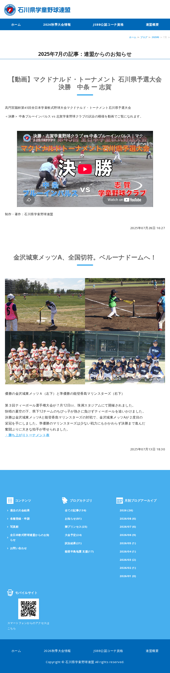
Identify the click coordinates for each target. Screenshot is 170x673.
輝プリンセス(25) (76, 526)
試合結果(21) (73, 543)
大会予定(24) (73, 535)
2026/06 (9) (128, 535)
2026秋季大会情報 (57, 24)
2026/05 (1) (128, 543)
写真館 (14, 526)
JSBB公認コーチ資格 (108, 24)
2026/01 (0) (128, 576)
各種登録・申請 (20, 518)
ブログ (144, 37)
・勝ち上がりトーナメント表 (27, 435)
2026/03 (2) (128, 560)
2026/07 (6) (128, 526)
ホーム (16, 24)
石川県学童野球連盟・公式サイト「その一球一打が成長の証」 (37, 10)
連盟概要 (152, 24)
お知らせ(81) (73, 518)
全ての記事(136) (75, 510)
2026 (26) (126, 510)
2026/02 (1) (128, 568)
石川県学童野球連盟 (79, 662)
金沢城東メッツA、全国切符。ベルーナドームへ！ (85, 257)
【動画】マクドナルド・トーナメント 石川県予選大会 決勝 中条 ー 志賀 (85, 83)
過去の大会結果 (20, 510)
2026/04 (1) (128, 551)
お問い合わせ (18, 548)
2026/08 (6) (128, 518)
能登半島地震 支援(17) (79, 551)
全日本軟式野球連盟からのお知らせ (29, 537)
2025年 (155, 37)
